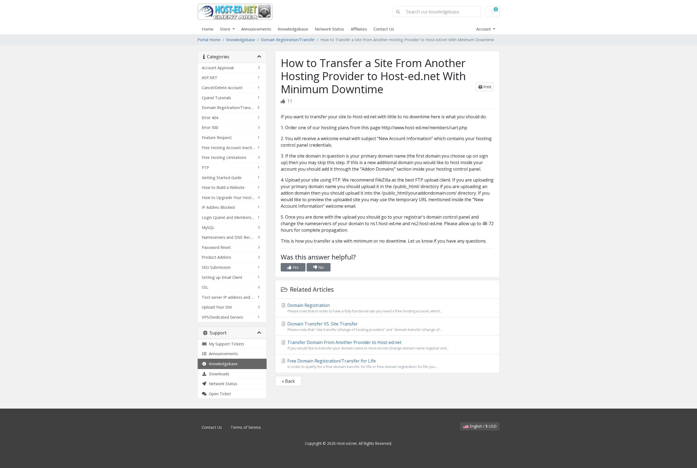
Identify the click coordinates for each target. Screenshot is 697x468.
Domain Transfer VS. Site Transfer (364, 326)
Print (486, 86)
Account (484, 29)
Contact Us (384, 29)
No (320, 267)
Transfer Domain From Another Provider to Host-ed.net (367, 345)
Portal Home (209, 39)
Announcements (256, 29)
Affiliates (359, 29)
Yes (295, 267)
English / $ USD (483, 426)
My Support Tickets (225, 343)
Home (207, 29)
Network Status (329, 29)
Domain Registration (364, 307)
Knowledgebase (293, 29)
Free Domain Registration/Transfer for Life (362, 363)
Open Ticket (219, 393)
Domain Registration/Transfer (288, 39)
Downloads (218, 373)
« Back (288, 381)
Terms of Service (246, 427)
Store (225, 29)
